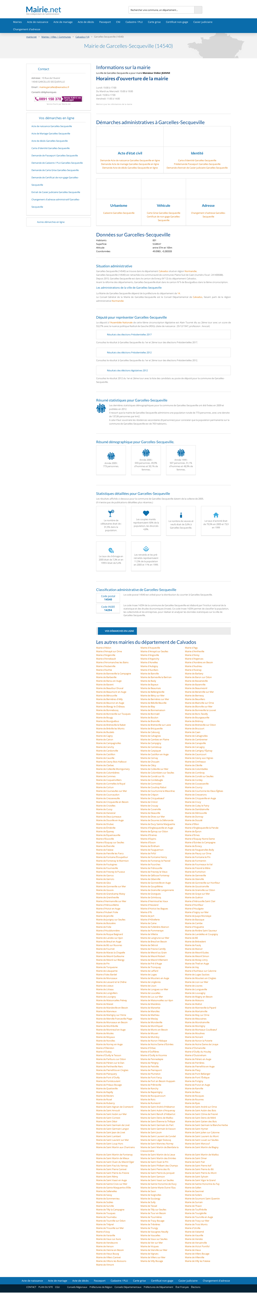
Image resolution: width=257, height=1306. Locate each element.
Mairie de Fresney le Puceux (110, 871)
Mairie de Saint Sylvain (196, 1176)
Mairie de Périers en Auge (198, 1059)
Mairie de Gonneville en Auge (156, 882)
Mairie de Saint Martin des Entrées (158, 1158)
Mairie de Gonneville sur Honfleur (202, 882)
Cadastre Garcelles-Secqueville (118, 212)
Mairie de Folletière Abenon (155, 926)
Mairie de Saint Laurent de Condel (158, 1136)
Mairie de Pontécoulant (108, 1081)
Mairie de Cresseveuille (108, 798)
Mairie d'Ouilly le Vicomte (154, 1055)
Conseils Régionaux (77, 1287)
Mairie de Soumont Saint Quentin (202, 1198)
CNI (118, 22)
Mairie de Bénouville (106, 695)
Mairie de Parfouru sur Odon (111, 1059)
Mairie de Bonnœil (150, 713)
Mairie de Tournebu (106, 1217)
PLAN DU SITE (45, 1287)
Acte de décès (86, 22)
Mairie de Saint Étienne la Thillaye (158, 1121)
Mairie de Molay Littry (196, 959)
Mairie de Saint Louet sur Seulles (202, 1139)
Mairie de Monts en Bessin (154, 1029)
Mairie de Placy (193, 1070)
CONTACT (31, 1287)
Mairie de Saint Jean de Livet (110, 1132)
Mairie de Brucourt (194, 728)
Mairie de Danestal (105, 812)
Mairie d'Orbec (148, 1048)
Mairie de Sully (148, 1202)
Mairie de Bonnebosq (107, 710)
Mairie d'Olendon (105, 1048)
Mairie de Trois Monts (196, 1224)
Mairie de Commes (106, 776)
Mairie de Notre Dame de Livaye (201, 1044)
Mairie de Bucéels (105, 732)
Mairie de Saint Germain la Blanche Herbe (206, 1125)
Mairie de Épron (193, 831)
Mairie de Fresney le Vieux (154, 871)
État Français (182, 1287)
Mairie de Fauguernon (152, 849)
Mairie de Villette (149, 934)
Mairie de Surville (105, 1205)
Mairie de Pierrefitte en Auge (200, 1066)
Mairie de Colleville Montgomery (113, 769)
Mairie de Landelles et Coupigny (201, 934)
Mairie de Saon (148, 1191)
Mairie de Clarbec (105, 765)
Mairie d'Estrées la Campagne (200, 842)
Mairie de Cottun (105, 787)
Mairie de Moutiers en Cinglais (200, 978)
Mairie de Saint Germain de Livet (113, 1125)
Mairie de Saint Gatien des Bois (201, 1121)
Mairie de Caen (192, 732)
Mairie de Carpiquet (151, 750)
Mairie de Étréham (150, 846)
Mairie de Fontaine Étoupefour (112, 857)
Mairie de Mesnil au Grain (154, 952)
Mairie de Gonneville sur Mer (111, 886)
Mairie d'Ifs (146, 912)
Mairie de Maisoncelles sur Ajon (157, 1000)
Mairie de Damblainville (197, 809)
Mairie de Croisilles (105, 805)
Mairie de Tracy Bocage (152, 1220)
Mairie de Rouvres (194, 1099)
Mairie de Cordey (194, 780)
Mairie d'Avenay (193, 669)
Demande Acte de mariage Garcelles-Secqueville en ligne (130, 164)
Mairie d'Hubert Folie (107, 912)
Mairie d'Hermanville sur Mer (111, 901)
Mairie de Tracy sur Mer (197, 1220)
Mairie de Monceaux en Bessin (112, 1022)
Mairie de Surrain (194, 1202)
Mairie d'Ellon (192, 824)
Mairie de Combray (195, 772)
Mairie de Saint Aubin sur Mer (111, 1114)
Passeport (105, 22)
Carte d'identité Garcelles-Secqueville (197, 160)
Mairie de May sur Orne (197, 1015)
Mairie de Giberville (150, 879)
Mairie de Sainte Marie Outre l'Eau (158, 1187)
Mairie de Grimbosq (151, 897)
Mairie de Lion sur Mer (196, 982)
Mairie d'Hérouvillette (107, 904)
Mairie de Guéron (194, 897)
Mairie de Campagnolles (108, 743)
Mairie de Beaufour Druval (109, 688)
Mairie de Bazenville (195, 684)
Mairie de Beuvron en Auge (110, 702)
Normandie (191, 271)
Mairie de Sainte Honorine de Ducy (159, 1183)
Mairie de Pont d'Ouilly (108, 1077)
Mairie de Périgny (150, 1062)
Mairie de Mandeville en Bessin (112, 1007)
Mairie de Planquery (106, 1073)
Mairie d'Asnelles (149, 662)
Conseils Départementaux (128, 1287)
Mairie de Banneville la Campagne (113, 673)
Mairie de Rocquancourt (153, 1095)
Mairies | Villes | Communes (56, 36)
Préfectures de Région (101, 1287)
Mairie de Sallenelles (106, 1191)
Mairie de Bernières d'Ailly (109, 699)
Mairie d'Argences (194, 658)
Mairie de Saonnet (194, 1191)
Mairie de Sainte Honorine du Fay (202, 1183)
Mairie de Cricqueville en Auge (200, 798)
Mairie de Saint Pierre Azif (198, 1165)
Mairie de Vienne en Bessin (110, 1250)
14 (178, 293)
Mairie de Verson (105, 1246)
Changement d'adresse (26, 29)
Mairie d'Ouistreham (195, 1055)
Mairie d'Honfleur (194, 904)
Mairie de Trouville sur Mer (110, 1228)
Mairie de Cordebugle (152, 780)
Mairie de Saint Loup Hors (109, 1143)
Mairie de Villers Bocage (197, 1253)
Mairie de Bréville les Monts (110, 728)
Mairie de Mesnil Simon (197, 956)
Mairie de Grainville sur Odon (200, 890)
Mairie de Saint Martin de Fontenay (114, 1154)
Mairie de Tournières (151, 1217)
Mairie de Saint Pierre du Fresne (112, 1172)
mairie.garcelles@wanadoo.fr (54, 87)
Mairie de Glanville (194, 879)
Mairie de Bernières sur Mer (155, 699)
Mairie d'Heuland (149, 904)
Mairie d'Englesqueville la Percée (201, 827)
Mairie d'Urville (192, 1228)
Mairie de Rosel (104, 1099)
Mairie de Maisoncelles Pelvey (111, 1000)
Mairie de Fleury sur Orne (198, 853)
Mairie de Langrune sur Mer (155, 937)
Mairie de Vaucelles (150, 1235)
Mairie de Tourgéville (195, 1213)
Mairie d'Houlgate (194, 908)
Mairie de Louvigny (106, 996)
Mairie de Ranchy (149, 1088)
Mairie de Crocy (193, 801)
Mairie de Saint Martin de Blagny (202, 1147)
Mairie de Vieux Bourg (107, 1253)
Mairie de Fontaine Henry (154, 857)
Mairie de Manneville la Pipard (200, 1007)
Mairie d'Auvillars (149, 669)
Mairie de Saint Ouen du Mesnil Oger (115, 1161)
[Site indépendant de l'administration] (77, 9)
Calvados (163, 271)
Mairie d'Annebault (106, 658)
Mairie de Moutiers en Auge (155, 978)
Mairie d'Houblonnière (108, 930)
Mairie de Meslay (149, 1018)
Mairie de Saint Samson (153, 1176)
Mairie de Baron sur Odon (198, 677)
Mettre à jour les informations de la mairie (114, 104)
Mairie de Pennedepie (152, 1059)
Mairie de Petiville (150, 1066)
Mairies (17, 22)
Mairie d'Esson (148, 842)
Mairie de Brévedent (195, 941)
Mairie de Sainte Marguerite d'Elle (113, 1187)
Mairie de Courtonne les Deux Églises (204, 790)
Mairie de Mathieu (150, 1015)
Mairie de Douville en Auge (110, 820)
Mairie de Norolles (105, 1040)
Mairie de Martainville (196, 1011)
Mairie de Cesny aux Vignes (199, 758)
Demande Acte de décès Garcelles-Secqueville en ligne (130, 167)
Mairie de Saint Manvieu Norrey (157, 1143)
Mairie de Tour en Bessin (153, 1213)
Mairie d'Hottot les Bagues (154, 908)
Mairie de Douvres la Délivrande (157, 820)
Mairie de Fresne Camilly (153, 948)
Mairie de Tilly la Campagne (110, 1209)
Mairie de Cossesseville (197, 783)
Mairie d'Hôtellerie (150, 919)
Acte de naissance (37, 22)
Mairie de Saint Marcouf (197, 1143)
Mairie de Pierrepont (151, 1070)
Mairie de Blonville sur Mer (198, 706)
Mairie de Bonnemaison (153, 710)
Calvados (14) (82, 36)
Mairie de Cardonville (107, 750)
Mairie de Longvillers (106, 993)
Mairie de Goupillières (152, 886)
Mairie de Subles (104, 1202)
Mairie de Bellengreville (152, 691)
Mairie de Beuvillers (195, 699)
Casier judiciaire (202, 22)
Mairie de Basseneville (196, 680)
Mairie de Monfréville (107, 1026)
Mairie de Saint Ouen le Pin (154, 1161)
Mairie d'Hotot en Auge (108, 908)
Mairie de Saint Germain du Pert (157, 1125)
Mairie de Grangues (151, 893)
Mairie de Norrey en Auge (109, 1044)
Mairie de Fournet (105, 948)
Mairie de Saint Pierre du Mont (201, 1172)
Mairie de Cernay (149, 758)
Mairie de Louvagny (195, 993)
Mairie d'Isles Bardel (106, 974)
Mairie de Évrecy (193, 846)
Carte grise (154, 22)
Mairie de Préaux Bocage (109, 1084)
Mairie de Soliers (193, 1194)
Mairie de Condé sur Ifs (152, 776)
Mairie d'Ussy (103, 1231)
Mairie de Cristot (149, 801)
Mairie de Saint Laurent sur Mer (112, 1139)
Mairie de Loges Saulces (197, 974)
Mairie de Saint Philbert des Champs (159, 1165)
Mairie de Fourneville (107, 868)
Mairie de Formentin (195, 860)
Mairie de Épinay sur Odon (154, 831)
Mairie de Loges (149, 974)
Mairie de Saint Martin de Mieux (112, 1158)
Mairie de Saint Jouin (151, 1132)
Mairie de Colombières (107, 772)
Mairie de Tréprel (105, 1224)
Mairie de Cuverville (151, 809)
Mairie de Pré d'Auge (151, 963)
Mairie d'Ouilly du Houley (198, 1051)
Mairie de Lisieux (104, 985)
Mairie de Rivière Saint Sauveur (201, 930)
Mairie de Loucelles (150, 993)
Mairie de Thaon (193, 1205)
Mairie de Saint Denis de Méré (200, 1117)
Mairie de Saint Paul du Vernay (112, 1165)
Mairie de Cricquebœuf (152, 798)
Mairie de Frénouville (151, 868)
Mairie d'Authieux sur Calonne (200, 970)
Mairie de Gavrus (105, 875)
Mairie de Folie (103, 926)
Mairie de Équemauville (108, 835)
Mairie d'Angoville (150, 655)
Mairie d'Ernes (192, 835)
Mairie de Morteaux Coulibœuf (201, 1029)
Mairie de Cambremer (196, 739)
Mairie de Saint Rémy (107, 1176)
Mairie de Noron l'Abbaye (154, 1040)
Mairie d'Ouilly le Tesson (108, 1055)
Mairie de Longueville (196, 989)
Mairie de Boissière (106, 923)
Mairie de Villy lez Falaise (197, 1261)
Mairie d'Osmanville (195, 1048)
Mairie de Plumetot (150, 1073)
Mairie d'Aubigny (149, 666)
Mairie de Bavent (105, 684)
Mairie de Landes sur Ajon (109, 937)
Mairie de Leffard (149, 970)
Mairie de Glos (103, 882)
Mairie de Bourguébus (107, 721)
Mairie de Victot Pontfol (197, 1246)
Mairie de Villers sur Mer (153, 1257)
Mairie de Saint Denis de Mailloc (157, 1117)
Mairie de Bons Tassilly (196, 713)
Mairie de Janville (104, 915)
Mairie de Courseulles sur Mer (111, 790)
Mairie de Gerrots (105, 879)
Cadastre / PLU (134, 22)
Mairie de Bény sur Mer (153, 695)
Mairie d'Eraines (149, 835)
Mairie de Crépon (149, 794)
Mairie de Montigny (195, 1026)
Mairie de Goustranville (197, 886)
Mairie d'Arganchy (150, 658)
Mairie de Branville (150, 721)
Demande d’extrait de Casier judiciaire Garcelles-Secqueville (197, 167)
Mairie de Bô (191, 937)
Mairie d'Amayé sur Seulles (154, 651)
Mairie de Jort (147, 915)
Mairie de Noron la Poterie (198, 1040)
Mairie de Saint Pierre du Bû (199, 1169)
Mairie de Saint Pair (195, 1161)
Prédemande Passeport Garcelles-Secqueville (197, 164)
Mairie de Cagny (104, 735)
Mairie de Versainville (196, 1242)
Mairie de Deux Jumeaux (108, 816)
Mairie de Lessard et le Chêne (111, 982)
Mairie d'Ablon (103, 647)
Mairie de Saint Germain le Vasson (158, 1128)
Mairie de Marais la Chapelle (110, 952)
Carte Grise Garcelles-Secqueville (163, 212)
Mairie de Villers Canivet (108, 1257)
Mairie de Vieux (193, 1250)
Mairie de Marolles (150, 1011)
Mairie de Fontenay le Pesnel (155, 860)
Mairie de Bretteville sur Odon (200, 724)
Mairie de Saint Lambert (108, 1136)
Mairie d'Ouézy (104, 1051)
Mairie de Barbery (194, 673)
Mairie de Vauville (194, 1235)
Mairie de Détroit (149, 945)
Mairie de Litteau (105, 989)
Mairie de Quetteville (107, 1088)
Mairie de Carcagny (195, 747)
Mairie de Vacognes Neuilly (154, 1231)
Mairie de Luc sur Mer (152, 996)
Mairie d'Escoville (105, 838)
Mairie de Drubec (105, 824)
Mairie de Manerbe (150, 1007)
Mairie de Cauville (105, 758)
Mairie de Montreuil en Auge (111, 1029)
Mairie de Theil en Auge (197, 963)
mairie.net (31, 36)
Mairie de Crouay (149, 805)
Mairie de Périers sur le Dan (110, 1062)
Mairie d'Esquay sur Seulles (110, 842)
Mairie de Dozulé (193, 820)
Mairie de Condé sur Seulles (199, 776)
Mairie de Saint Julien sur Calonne (202, 1132)
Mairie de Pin (103, 963)
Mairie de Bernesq (194, 695)
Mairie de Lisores (193, 985)
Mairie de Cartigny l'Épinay (198, 750)
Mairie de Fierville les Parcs (110, 853)
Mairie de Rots (148, 1099)
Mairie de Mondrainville (197, 1022)
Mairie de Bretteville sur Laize (156, 724)
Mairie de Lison (148, 985)
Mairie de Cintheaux (195, 761)
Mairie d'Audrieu (193, 666)
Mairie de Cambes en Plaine (155, 739)
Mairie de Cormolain (151, 783)
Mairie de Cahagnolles (196, 735)
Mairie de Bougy (104, 717)
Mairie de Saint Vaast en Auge (111, 1180)
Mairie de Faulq (193, 945)
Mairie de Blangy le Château (110, 706)
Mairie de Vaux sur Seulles (154, 1239)
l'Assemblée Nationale (121, 322)
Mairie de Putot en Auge (197, 1084)
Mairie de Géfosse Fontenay (155, 875)
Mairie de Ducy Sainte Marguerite (158, 824)
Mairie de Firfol (148, 853)
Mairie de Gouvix (105, 890)
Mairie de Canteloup (151, 747)
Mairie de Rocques (194, 1095)
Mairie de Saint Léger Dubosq (156, 1139)
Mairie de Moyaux (105, 1037)
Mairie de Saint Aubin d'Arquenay (158, 1110)
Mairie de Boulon (149, 717)
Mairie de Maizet (104, 1004)
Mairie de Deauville (150, 812)
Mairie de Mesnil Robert (153, 956)
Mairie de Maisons (194, 1000)
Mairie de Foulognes (106, 864)
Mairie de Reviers (105, 1095)
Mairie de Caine (148, 923)
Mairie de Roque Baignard (109, 934)
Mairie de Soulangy (150, 1198)
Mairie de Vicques (150, 1246)
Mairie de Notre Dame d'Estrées (157, 1044)
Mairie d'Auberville (105, 666)
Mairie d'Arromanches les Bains (112, 662)
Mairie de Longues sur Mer (154, 989)
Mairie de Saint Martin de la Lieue (158, 1154)
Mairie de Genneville (195, 875)
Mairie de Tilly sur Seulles (153, 1209)
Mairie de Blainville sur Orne (199, 702)
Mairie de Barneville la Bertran (156, 677)
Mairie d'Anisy (192, 655)
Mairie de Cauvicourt (195, 754)
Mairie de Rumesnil (150, 1103)
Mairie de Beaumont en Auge (111, 691)
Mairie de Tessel (149, 1205)
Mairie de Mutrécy (150, 1037)
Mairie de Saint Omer (196, 1158)
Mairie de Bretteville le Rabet (111, 724)
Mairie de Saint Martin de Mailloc (202, 1154)
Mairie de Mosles (105, 1033)
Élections (195, 1287)
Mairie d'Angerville (105, 655)
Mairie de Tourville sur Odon (111, 1220)
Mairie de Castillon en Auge (155, 754)
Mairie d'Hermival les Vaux (154, 901)
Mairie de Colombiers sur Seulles (157, 772)
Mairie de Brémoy (194, 721)
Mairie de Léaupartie (106, 970)
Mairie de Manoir (194, 948)
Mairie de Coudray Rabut (153, 787)
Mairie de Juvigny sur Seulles (110, 919)
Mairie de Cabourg (150, 732)
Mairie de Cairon (104, 739)
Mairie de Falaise (104, 849)
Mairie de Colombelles (196, 769)
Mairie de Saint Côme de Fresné (201, 1114)
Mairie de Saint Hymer (196, 1128)
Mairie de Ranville (194, 1088)
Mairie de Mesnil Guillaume (110, 956)
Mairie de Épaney (105, 831)
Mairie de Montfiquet (152, 1026)
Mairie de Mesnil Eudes (197, 952)
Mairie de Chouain (150, 761)
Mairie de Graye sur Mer (197, 893)
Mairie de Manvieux (106, 1011)
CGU (57, 1287)
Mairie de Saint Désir (106, 1121)
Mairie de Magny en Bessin (199, 996)
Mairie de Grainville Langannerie (157, 890)
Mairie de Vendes (194, 1239)
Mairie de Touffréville (196, 1209)
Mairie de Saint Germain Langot (112, 1128)
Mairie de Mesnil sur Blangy (110, 959)
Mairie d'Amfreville (194, 651)
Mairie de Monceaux (106, 978)
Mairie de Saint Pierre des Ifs (155, 1169)
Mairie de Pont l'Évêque (197, 1077)
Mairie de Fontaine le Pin (197, 857)
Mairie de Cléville (193, 765)
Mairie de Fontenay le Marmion (112, 860)
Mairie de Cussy (104, 809)
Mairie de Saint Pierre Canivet (111, 1169)
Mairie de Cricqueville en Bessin (112, 801)
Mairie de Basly (148, 680)
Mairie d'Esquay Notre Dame (200, 838)
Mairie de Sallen (193, 1187)
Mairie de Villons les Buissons (111, 1261)
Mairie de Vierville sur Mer (154, 1250)
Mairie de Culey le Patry (197, 805)
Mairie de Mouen (149, 1033)
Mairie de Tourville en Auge (199, 1217)
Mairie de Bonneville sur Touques (113, 713)
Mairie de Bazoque (194, 919)
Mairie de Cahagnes (151, 735)
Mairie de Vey (192, 967)
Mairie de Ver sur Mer (152, 1242)
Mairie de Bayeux (149, 684)
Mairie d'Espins (148, 838)
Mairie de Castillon (105, 754)
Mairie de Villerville (194, 1257)
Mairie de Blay (148, 706)
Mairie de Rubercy (105, 1103)
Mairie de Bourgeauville (197, 717)
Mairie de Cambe (193, 923)
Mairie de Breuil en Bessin (154, 941)
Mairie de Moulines (195, 1033)
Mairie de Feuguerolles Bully (199, 849)
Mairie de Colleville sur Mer (154, 769)
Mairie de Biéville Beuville (153, 702)
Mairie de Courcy (193, 787)
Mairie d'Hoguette (194, 926)
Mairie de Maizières (150, 1004)
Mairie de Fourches (150, 864)
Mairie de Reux (192, 1092)
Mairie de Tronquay (151, 967)
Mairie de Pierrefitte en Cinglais (112, 1070)
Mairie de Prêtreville (151, 1084)
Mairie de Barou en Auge (109, 680)
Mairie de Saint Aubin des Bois (200, 1110)
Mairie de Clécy (148, 765)
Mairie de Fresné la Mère (197, 868)
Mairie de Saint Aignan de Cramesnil (114, 1106)
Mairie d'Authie (104, 669)
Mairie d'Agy (191, 647)
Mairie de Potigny (194, 1081)
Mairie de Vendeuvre (107, 1242)
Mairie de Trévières (150, 1224)
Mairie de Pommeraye (152, 930)
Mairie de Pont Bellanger (197, 1073)
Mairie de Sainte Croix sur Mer (111, 1183)
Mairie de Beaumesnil (196, 688)
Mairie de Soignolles (151, 1194)
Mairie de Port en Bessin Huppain (158, 1081)
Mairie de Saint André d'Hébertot (158, 1106)
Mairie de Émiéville (105, 827)
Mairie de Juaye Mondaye (198, 915)
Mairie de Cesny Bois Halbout (111, 761)
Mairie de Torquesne (106, 967)
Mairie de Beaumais (151, 688)
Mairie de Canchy (105, 747)
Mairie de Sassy (104, 1194)
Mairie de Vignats (149, 1253)
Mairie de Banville (150, 673)
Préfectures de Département (158, 1287)
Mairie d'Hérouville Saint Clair (200, 901)
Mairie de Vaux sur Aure (108, 1239)
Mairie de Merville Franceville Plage (114, 1018)
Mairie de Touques (105, 1213)
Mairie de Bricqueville (152, 728)
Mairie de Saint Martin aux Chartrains (115, 1147)
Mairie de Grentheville (107, 897)
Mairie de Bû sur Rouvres (109, 945)
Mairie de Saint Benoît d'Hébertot (158, 1114)
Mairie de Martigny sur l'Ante (111, 1015)
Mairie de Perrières (194, 1062)
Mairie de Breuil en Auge (108, 941)
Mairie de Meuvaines (195, 1018)
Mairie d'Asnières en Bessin (199, 662)
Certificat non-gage (177, 22)
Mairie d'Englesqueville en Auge (157, 827)
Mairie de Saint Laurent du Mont (202, 1136)
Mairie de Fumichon (195, 871)
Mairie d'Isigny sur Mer (197, 912)
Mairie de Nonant (194, 1037)
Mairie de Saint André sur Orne (201, 1106)
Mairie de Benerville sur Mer (199, 691)
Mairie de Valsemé (194, 1231)
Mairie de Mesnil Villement (154, 959)
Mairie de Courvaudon (107, 794)
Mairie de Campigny (151, 743)
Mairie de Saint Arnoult (108, 1110)
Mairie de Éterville (105, 846)
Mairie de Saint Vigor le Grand (200, 1180)
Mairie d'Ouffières (150, 1051)
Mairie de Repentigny (152, 1092)
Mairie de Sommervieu (108, 1198)
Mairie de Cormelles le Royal (110, 783)
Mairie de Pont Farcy (151, 1077)
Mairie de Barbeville (106, 677)
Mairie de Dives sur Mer (153, 816)
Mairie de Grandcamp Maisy (110, 893)
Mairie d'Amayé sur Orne (109, 651)
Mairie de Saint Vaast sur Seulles (157, 1180)
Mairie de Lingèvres (151, 982)
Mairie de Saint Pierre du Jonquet (158, 1172)
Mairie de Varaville (105, 1235)
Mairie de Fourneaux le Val (198, 864)
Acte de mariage (63, 22)
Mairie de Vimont (105, 1264)
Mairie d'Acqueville (150, 647)
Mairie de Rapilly (104, 1092)
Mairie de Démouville (196, 812)
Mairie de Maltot (193, 1004)
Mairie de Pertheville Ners (109, 1066)
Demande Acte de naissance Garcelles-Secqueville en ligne (130, 160)
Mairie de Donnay (194, 816)
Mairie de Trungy (149, 1228)
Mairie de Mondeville (151, 1022)
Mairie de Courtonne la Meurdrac (158, 790)
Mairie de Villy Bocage (152, 1261)
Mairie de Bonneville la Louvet (200, 710)
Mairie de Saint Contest (108, 1117)
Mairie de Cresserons (196, 794)
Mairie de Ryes (192, 1103)
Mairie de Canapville (195, 743)
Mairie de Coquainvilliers (109, 780)
